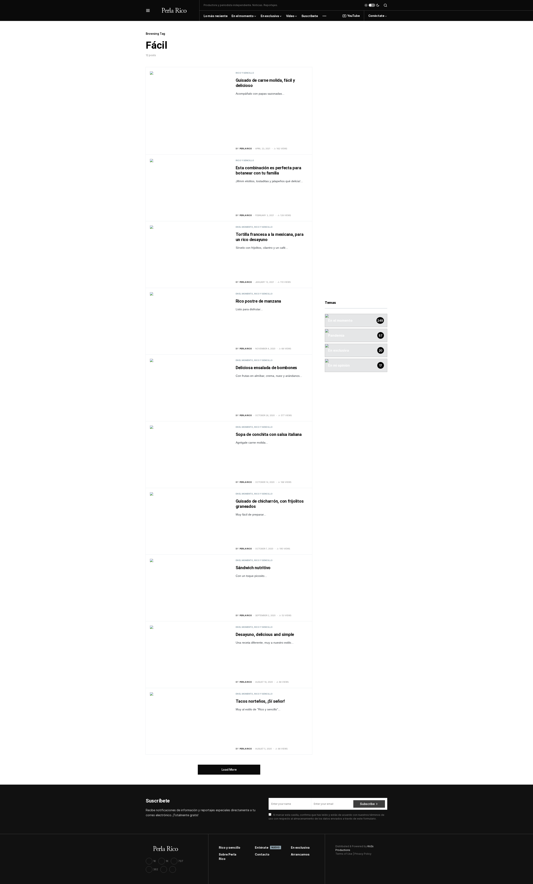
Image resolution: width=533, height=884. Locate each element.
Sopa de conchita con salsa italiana (269, 434)
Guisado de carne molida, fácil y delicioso (265, 83)
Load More (229, 769)
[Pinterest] (172, 869)
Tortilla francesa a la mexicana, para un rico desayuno (270, 237)
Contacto (262, 854)
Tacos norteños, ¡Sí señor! (260, 701)
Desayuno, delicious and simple (265, 635)
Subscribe (367, 804)
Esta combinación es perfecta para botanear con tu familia (268, 170)
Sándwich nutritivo (253, 568)
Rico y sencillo (245, 73)
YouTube (353, 15)
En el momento (244, 227)
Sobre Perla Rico (227, 857)
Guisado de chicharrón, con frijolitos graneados (270, 503)
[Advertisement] (356, 93)
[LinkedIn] (163, 869)
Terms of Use (343, 853)
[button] (148, 10)
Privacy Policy (362, 853)
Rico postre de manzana (258, 301)
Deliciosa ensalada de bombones (266, 368)
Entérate (266, 847)
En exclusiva (300, 847)
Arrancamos (300, 854)
